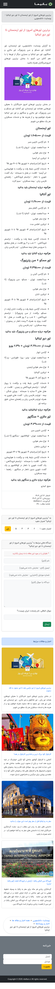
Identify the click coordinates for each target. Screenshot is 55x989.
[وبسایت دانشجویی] (43, 4)
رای (7, 528)
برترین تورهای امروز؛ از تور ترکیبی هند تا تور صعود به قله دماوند (30, 689)
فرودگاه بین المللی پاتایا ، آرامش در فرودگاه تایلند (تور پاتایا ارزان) (29, 882)
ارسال (47, 624)
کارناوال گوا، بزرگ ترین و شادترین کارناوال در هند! (32, 754)
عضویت (46, 966)
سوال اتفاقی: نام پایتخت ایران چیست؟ (34, 611)
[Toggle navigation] (5, 4)
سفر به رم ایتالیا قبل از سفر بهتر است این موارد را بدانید (30, 821)
